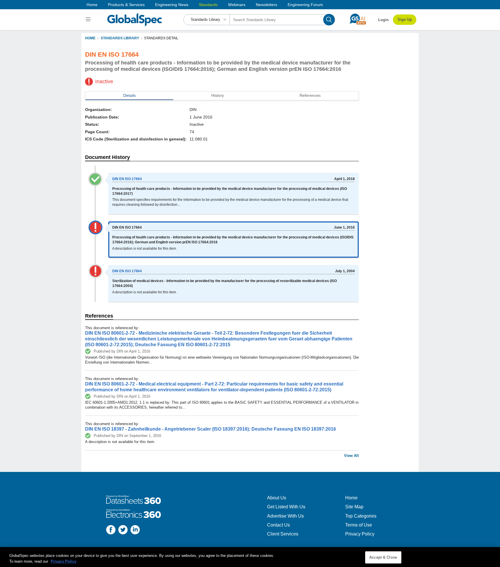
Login (383, 20)
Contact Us (278, 524)
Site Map (354, 506)
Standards (208, 4)
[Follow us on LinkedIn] (135, 530)
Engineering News (171, 4)
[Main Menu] (89, 19)
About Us (276, 497)
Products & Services (126, 4)
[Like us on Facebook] (110, 530)
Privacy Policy (359, 533)
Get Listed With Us (286, 506)
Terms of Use (358, 524)
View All (351, 455)
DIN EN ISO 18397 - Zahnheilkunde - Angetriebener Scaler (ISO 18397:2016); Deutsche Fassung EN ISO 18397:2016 (210, 429)
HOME (90, 38)
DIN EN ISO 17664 (127, 179)
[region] (250, 557)
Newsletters (266, 4)
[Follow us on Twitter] (123, 530)
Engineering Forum (305, 4)
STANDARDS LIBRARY (120, 38)
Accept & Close (383, 557)
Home (92, 4)
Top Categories (360, 516)
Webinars (236, 4)
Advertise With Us (285, 516)
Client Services (282, 533)
